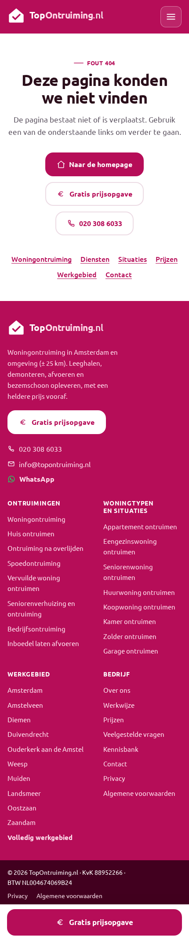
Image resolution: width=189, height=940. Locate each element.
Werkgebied (77, 274)
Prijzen (167, 259)
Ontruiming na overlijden (45, 548)
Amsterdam (25, 690)
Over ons (117, 690)
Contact (118, 274)
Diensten (94, 259)
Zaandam (21, 822)
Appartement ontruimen (140, 526)
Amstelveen (25, 705)
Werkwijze (118, 705)
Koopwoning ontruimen (139, 606)
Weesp (17, 763)
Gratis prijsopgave (100, 193)
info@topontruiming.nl (55, 464)
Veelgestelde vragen (133, 734)
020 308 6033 (100, 223)
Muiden (18, 778)
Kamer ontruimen (129, 621)
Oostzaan (21, 807)
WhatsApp (37, 478)
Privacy (114, 778)
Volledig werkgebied (40, 837)
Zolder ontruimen (129, 636)
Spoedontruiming (34, 563)
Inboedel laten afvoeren (43, 643)
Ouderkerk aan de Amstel (45, 749)
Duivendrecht (28, 734)
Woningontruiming (41, 259)
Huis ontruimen (31, 533)
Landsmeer (24, 793)
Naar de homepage (100, 164)
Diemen (19, 719)
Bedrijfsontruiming (36, 628)
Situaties (132, 259)
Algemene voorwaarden (139, 793)
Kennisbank (120, 749)
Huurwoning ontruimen (139, 592)
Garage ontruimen (130, 650)
